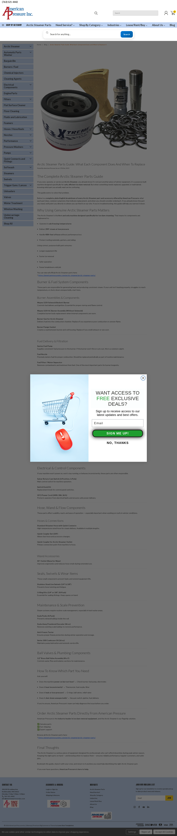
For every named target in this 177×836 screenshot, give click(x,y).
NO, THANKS (118, 443)
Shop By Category (90, 25)
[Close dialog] (143, 378)
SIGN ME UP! (118, 433)
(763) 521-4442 (10, 2)
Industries (113, 25)
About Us (157, 25)
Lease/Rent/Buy (136, 25)
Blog (172, 25)
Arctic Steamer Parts (38, 25)
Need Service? (64, 25)
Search (126, 34)
